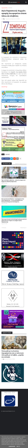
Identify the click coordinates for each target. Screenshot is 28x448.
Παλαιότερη (23, 227)
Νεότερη (4, 227)
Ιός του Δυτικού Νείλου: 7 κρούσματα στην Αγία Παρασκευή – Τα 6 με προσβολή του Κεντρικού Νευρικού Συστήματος (12, 200)
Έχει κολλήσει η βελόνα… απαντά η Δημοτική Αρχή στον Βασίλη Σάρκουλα (13, 180)
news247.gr (4, 86)
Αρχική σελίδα (4, 7)
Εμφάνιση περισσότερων (21, 163)
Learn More (12, 446)
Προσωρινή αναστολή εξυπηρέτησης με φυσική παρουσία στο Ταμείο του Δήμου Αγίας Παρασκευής (14, 220)
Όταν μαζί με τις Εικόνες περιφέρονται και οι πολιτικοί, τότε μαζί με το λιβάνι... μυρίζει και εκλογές (12, 354)
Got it (18, 446)
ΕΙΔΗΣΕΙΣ (10, 7)
